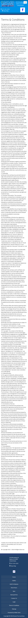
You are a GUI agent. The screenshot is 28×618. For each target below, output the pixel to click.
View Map (6, 10)
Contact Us (14, 598)
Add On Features (14, 584)
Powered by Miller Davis (14, 612)
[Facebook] (22, 9)
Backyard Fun (14, 594)
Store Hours (14, 587)
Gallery (14, 580)
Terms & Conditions (14, 605)
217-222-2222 (6, 9)
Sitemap (14, 609)
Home (14, 577)
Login (14, 601)
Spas (14, 591)
